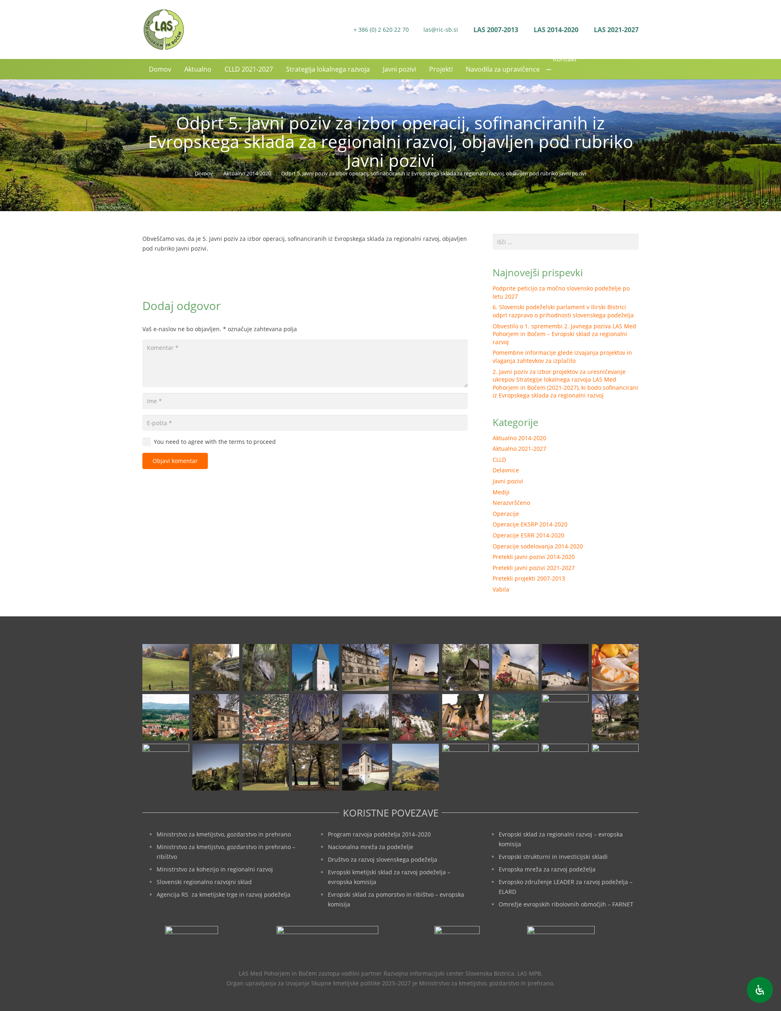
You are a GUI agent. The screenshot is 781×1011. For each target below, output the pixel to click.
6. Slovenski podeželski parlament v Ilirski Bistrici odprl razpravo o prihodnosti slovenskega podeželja (563, 311)
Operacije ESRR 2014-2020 (528, 535)
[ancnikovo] (165, 667)
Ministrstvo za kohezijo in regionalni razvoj (215, 869)
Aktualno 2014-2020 (519, 438)
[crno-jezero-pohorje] (515, 767)
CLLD (499, 459)
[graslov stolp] (415, 667)
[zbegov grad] (215, 767)
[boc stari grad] (415, 767)
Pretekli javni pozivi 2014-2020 (534, 557)
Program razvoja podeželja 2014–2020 (379, 834)
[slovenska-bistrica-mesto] (265, 717)
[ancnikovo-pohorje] (215, 667)
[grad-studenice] (565, 767)
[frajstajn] (365, 667)
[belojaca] (265, 667)
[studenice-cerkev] (565, 717)
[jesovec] (515, 667)
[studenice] (515, 717)
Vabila (501, 589)
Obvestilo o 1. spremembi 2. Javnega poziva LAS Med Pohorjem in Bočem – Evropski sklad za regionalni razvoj (564, 334)
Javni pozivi (508, 481)
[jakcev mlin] (465, 667)
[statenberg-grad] (415, 717)
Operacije (506, 514)
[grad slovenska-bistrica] (365, 767)
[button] (634, 69)
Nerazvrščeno (511, 503)
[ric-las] (465, 767)
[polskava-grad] (215, 717)
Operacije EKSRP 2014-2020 (530, 524)
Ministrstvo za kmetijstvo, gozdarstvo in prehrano (224, 834)
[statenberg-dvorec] (365, 717)
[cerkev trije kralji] (315, 667)
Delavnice (506, 470)
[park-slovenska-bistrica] (265, 767)
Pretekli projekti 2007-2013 (529, 578)
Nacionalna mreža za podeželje (370, 847)
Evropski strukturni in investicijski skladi (553, 856)
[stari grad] (315, 717)
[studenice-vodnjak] (615, 717)
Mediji (501, 492)
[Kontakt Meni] (548, 69)
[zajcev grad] (165, 767)
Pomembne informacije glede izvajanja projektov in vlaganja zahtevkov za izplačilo (562, 357)
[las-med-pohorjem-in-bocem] (163, 29)
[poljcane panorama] (165, 717)
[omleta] (615, 667)
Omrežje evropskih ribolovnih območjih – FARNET (566, 904)
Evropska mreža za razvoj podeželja (547, 869)
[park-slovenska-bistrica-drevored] (315, 767)
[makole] (565, 667)
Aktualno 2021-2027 (519, 448)
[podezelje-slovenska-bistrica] (615, 767)
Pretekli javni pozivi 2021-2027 (534, 568)
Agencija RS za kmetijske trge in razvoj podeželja (223, 894)
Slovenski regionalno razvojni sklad (204, 882)
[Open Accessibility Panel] (760, 990)
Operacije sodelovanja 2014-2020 (538, 546)
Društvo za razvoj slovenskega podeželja (382, 859)
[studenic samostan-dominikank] (465, 717)
